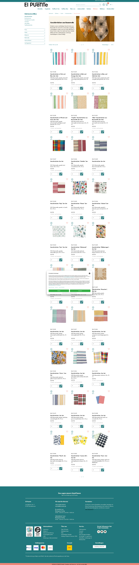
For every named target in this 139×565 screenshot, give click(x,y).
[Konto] (104, 5)
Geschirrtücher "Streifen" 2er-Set (79, 162)
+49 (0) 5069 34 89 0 (60, 504)
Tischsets (27, 21)
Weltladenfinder (65, 531)
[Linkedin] (105, 531)
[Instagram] (98, 531)
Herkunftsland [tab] (28, 40)
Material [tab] (27, 35)
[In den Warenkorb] (60, 88)
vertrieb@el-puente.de (60, 506)
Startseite (51, 13)
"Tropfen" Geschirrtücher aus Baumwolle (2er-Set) (79, 118)
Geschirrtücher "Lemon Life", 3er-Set (79, 456)
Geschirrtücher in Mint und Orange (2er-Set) (78, 75)
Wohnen (57, 13)
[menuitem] (40, 9)
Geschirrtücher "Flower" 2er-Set (79, 204)
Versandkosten (58, 84)
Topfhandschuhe (28, 25)
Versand (81, 531)
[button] (111, 5)
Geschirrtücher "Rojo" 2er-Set (58, 203)
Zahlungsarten (82, 529)
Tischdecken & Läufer (30, 20)
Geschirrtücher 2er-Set (56, 161)
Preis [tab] (26, 29)
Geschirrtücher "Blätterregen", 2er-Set (100, 248)
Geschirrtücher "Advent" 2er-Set (100, 204)
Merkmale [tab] (27, 37)
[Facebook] (101, 531)
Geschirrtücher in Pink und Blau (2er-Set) (57, 75)
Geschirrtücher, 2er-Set (57, 331)
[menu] (69, 9)
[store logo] (30, 5)
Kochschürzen (28, 18)
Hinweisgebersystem (48, 534)
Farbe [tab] (26, 32)
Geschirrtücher (28, 16)
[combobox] (88, 4)
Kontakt (81, 532)
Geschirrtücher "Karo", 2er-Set (100, 456)
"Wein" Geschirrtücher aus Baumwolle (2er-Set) (99, 118)
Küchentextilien (68, 13)
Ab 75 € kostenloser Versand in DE (39, 0)
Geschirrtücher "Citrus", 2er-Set (58, 374)
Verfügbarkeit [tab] (28, 43)
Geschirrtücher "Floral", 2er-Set (58, 456)
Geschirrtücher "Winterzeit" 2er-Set (79, 248)
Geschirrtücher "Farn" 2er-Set (58, 247)
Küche (62, 13)
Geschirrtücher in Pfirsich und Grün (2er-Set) (58, 118)
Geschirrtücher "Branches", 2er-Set (99, 290)
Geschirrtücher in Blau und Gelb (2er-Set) (99, 75)
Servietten (27, 23)
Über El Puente (64, 529)
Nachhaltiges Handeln (66, 534)
